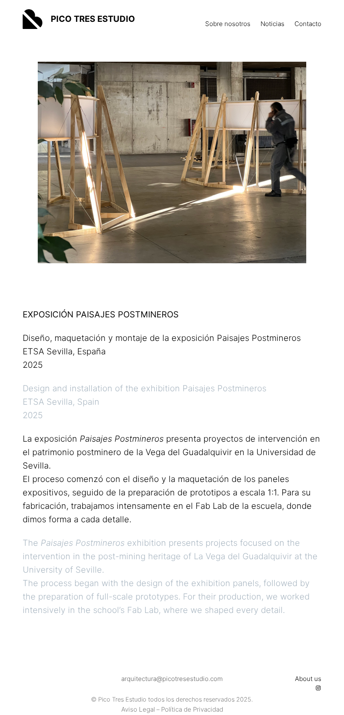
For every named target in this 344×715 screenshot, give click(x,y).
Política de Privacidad (192, 709)
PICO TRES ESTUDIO (93, 19)
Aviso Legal (138, 709)
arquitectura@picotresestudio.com (172, 679)
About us (308, 679)
